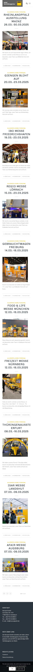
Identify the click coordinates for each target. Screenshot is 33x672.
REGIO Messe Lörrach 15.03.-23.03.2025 (17, 189)
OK (12, 668)
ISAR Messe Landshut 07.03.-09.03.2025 (16, 488)
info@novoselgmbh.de (13, 621)
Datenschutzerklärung (7, 657)
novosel (27, 65)
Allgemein (10, 12)
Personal (22, 12)
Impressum (5, 654)
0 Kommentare (16, 65)
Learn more (20, 668)
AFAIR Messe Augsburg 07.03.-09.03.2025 (16, 548)
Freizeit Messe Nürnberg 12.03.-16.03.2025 (17, 364)
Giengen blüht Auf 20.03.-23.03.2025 (16, 79)
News (17, 12)
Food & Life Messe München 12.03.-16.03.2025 (16, 309)
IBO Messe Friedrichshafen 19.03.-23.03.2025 (16, 134)
